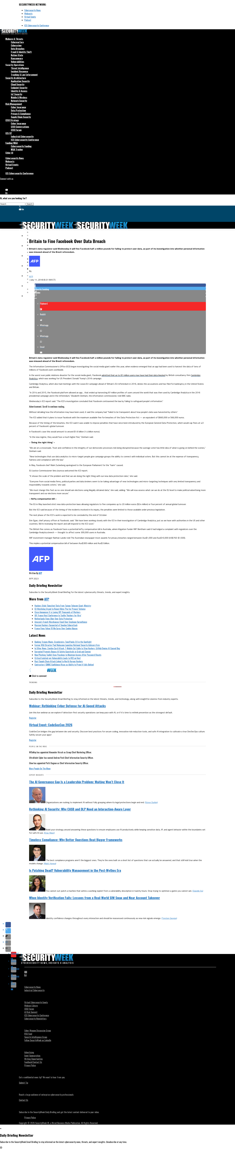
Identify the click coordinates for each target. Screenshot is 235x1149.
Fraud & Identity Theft (21, 52)
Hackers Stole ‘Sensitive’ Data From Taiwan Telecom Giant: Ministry (63, 605)
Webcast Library (31, 1005)
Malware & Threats (14, 39)
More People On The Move (39, 768)
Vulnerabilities (17, 61)
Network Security (19, 100)
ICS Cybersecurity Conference (36, 25)
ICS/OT (8, 133)
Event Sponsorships (32, 1055)
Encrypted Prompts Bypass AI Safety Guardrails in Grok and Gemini (63, 651)
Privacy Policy (30, 1065)
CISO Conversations (20, 126)
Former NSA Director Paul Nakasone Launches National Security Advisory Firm (67, 645)
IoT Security (16, 94)
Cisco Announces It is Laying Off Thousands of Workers (57, 612)
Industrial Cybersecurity (22, 136)
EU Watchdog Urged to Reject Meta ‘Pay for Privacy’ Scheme (60, 609)
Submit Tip (23, 1082)
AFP (31, 276)
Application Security (20, 81)
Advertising (29, 1052)
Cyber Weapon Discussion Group (37, 1030)
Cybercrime (16, 45)
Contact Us (23, 1100)
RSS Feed (28, 1033)
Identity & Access (19, 91)
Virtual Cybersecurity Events (36, 1002)
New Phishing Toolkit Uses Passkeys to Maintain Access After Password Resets (68, 654)
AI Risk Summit (30, 1012)
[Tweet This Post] (120, 288)
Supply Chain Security (21, 117)
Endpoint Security (19, 87)
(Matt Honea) (50, 863)
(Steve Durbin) (151, 802)
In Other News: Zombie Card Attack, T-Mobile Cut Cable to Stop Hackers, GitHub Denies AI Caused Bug (77, 648)
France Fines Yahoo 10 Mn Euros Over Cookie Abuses (56, 628)
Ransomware (17, 58)
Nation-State (17, 55)
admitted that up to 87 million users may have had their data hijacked (133, 375)
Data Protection (18, 110)
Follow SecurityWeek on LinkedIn (37, 1040)
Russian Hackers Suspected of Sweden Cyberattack (56, 625)
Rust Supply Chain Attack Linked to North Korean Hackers (59, 661)
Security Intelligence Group (35, 1037)
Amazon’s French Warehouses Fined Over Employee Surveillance (61, 622)
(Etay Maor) (49, 832)
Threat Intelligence (20, 68)
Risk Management (13, 104)
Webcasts (28, 13)
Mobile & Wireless (19, 97)
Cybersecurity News (32, 10)
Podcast (27, 20)
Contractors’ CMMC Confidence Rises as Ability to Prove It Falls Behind (64, 664)
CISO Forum (16, 130)
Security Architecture (15, 78)
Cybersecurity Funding (21, 146)
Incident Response (19, 71)
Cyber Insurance (18, 107)
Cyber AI (9, 152)
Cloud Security (17, 84)
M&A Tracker (17, 149)
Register (32, 718)
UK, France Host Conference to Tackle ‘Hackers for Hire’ (58, 615)
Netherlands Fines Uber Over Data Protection (53, 618)
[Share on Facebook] (120, 285)
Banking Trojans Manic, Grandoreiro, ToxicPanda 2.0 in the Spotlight (63, 641)
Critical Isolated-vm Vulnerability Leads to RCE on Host (58, 658)
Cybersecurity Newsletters (35, 1018)
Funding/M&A (11, 143)
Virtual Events (30, 16)
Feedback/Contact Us (33, 1062)
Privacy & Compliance (21, 113)
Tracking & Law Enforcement (24, 74)
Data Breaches (17, 48)
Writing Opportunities (33, 1059)
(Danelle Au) (197, 890)
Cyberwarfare (17, 42)
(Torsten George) (169, 918)
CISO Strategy (12, 120)
